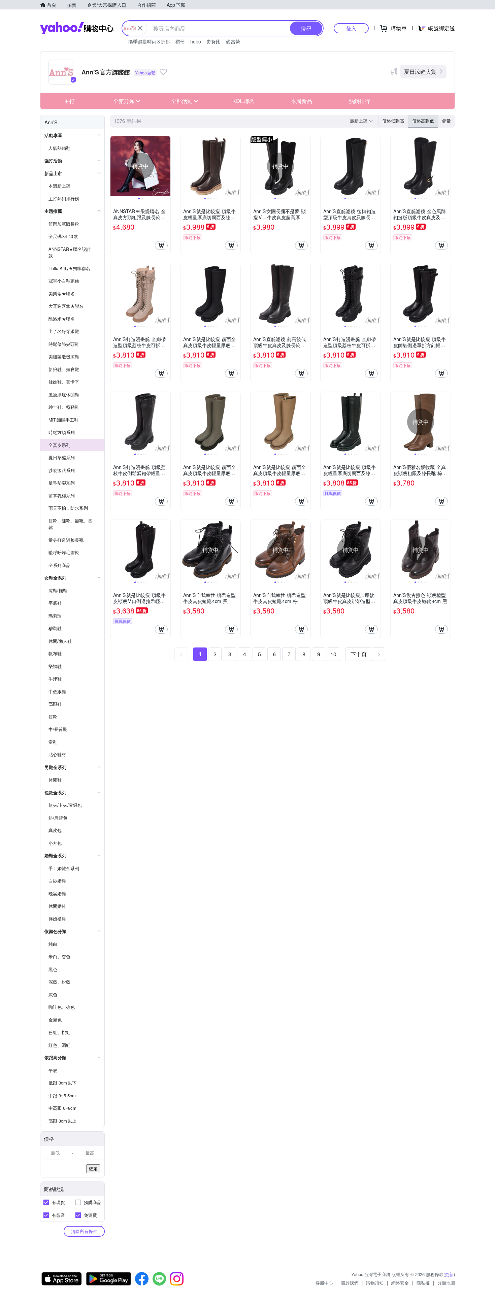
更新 (449, 1274)
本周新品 (301, 101)
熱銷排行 (359, 101)
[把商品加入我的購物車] (161, 245)
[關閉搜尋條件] (140, 28)
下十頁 (359, 654)
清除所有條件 (84, 1231)
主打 (69, 101)
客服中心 (324, 1282)
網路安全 (400, 1282)
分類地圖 (446, 1282)
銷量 (446, 121)
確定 (93, 1168)
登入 (351, 28)
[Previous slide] (114, 166)
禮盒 (180, 41)
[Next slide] (166, 166)
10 (333, 654)
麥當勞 (233, 41)
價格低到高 (393, 121)
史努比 (213, 41)
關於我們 (349, 1282)
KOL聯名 (243, 101)
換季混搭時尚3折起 (149, 41)
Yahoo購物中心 (76, 28)
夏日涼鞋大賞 (420, 71)
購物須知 (375, 1282)
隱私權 (423, 1282)
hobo (195, 41)
